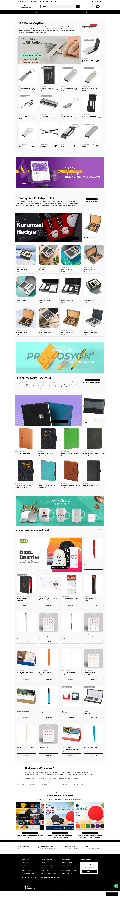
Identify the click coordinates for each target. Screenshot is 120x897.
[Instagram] (95, 1)
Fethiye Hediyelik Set (21, 300)
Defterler (85, 483)
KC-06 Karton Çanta (44, 636)
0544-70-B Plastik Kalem (68, 672)
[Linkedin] (100, 1)
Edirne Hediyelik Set (89, 269)
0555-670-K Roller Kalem (91, 562)
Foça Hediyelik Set (43, 269)
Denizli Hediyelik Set (21, 269)
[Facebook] (93, 1)
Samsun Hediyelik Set (89, 300)
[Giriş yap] (93, 6)
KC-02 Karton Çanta (89, 672)
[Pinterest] (98, 1)
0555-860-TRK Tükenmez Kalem (48, 710)
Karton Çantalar (43, 634)
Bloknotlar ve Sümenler (23, 596)
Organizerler (86, 419)
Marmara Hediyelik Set (67, 300)
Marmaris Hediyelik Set (45, 332)
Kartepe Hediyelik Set (21, 332)
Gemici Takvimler (66, 596)
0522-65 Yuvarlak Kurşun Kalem (25, 747)
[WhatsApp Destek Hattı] (35, 877)
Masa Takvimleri (43, 596)
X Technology (84, 891)
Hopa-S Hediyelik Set (66, 332)
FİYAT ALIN (97, 61)
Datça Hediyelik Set (66, 269)
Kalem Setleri (87, 596)
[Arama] (78, 6)
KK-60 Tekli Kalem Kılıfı (90, 598)
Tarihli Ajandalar (19, 451)
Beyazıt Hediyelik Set (44, 300)
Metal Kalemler (88, 560)
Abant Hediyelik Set (89, 237)
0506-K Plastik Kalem (68, 636)
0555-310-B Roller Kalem (23, 636)
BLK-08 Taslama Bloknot (23, 598)
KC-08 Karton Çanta (89, 636)
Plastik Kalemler (66, 634)
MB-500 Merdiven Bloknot (69, 710)
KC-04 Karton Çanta (44, 747)
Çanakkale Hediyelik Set (90, 332)
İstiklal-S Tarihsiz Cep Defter (91, 485)
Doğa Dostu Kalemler (22, 745)
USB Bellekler (85, 58)
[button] (89, 27)
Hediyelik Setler (88, 235)
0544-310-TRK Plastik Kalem (92, 747)
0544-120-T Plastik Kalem (46, 672)
